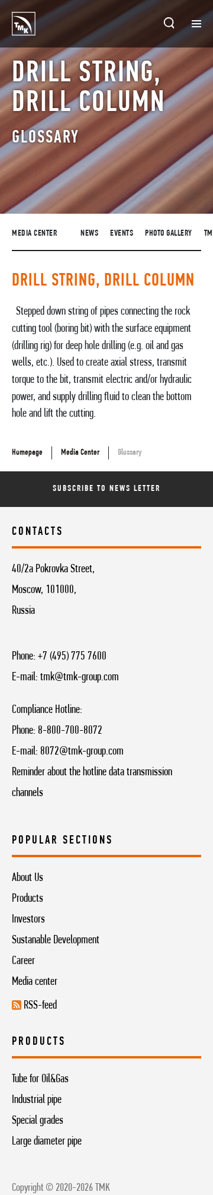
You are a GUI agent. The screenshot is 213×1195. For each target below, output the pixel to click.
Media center (34, 982)
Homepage (27, 452)
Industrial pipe (37, 1100)
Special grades (37, 1121)
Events (121, 233)
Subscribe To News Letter (106, 488)
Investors (28, 919)
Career (23, 961)
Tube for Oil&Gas (40, 1079)
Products (27, 899)
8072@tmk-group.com (82, 751)
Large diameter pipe (47, 1142)
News (89, 233)
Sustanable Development (55, 940)
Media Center (34, 233)
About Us (27, 878)
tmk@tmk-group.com (79, 677)
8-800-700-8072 (70, 731)
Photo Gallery (168, 233)
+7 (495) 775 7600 (72, 657)
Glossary (129, 452)
